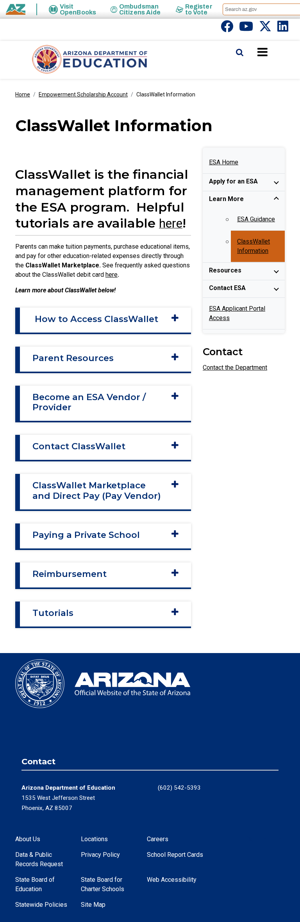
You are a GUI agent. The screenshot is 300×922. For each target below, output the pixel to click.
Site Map (93, 904)
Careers (157, 839)
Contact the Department (235, 367)
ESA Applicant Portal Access (237, 313)
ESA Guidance (256, 219)
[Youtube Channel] (246, 28)
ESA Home (223, 162)
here (111, 274)
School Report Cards (175, 854)
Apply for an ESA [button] (233, 181)
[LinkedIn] (282, 28)
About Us (27, 839)
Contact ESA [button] (227, 288)
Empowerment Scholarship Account (83, 94)
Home (22, 94)
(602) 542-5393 (179, 787)
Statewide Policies (41, 904)
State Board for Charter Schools (102, 884)
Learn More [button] (226, 199)
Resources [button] (225, 270)
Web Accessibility (171, 879)
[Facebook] (227, 28)
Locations (94, 839)
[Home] (74, 60)
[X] (265, 28)
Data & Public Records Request (39, 859)
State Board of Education (35, 884)
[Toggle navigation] (276, 52)
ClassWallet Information (253, 246)
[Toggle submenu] (276, 182)
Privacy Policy (100, 854)
